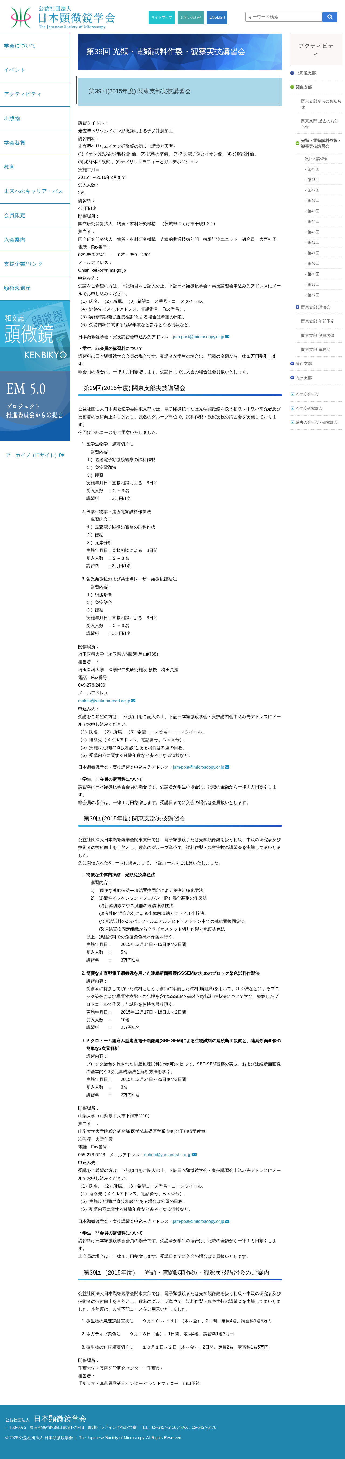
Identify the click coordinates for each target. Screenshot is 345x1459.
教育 (9, 167)
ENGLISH (217, 17)
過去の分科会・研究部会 (316, 422)
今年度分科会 (307, 394)
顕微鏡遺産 (17, 288)
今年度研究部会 (309, 408)
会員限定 (15, 215)
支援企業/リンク (23, 264)
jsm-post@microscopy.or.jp (198, 337)
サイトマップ (161, 17)
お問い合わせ (190, 17)
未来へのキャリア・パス (33, 191)
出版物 (12, 118)
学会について (20, 45)
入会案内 (15, 239)
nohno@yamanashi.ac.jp (168, 1154)
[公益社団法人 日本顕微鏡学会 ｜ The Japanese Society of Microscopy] (61, 17)
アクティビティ (23, 94)
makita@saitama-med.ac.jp (104, 701)
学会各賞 (15, 142)
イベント (15, 70)
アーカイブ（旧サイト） (32, 455)
